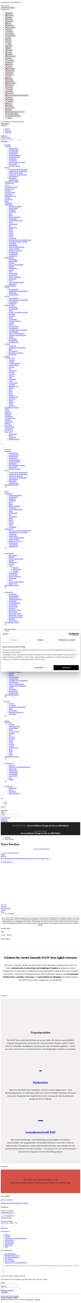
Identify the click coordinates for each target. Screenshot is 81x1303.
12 (2, 862)
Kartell (11, 740)
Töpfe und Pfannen (15, 321)
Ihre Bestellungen (10, 1254)
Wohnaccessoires (14, 439)
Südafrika (10, 99)
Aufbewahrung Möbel (16, 220)
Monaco (9, 66)
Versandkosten (13, 774)
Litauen (9, 58)
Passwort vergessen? (7, 1290)
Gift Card (4, 906)
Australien (10, 15)
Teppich (11, 234)
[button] (40, 928)
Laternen (11, 270)
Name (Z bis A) (35, 858)
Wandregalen (13, 219)
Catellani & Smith (14, 363)
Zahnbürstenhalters (15, 603)
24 (4, 862)
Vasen (10, 280)
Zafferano (12, 406)
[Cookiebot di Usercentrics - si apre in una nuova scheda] (70, 634)
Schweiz (9, 87)
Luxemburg (10, 60)
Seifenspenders (13, 606)
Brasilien (9, 19)
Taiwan (9, 103)
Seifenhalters (13, 601)
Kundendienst (5, 2)
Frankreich (10, 33)
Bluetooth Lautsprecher (16, 353)
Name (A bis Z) (45, 858)
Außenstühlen (13, 245)
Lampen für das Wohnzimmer (18, 169)
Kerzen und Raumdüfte (16, 264)
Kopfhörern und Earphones (17, 347)
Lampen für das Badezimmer (18, 175)
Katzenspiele (13, 303)
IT (9, 129)
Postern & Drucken (15, 277)
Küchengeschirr (14, 342)
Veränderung (5, 123)
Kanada (9, 46)
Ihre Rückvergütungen (12, 1257)
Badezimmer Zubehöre (16, 617)
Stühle (11, 229)
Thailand (9, 105)
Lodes (11, 381)
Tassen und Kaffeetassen (16, 333)
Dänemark (10, 25)
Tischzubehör (13, 307)
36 (6, 862)
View (2, 912)
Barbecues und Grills (15, 250)
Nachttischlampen (14, 157)
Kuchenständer (13, 309)
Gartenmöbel (9, 205)
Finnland (9, 31)
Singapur (10, 89)
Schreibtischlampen (15, 155)
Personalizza (39, 667)
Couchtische (12, 238)
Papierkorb (12, 210)
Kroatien (9, 50)
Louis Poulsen (13, 383)
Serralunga (12, 399)
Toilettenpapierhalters (15, 599)
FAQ (10, 777)
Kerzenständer (13, 273)
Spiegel (11, 233)
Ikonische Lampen (14, 166)
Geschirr (11, 323)
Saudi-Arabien (11, 83)
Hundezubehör (13, 289)
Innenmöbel (8, 203)
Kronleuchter (13, 164)
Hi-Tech (11, 703)
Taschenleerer (13, 275)
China (9, 23)
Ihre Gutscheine (10, 1261)
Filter (3, 855)
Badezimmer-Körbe (15, 610)
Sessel (11, 222)
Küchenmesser (13, 340)
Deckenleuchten (14, 150)
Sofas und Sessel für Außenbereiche (20, 240)
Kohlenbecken (13, 252)
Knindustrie (12, 379)
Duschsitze (12, 608)
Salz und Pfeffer (14, 326)
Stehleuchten (13, 159)
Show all (9, 862)
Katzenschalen (13, 302)
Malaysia (10, 62)
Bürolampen (12, 178)
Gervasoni (12, 374)
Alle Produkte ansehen (12, 182)
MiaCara (11, 388)
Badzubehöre (13, 259)
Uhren (11, 272)
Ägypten (9, 13)
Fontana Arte (13, 370)
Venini (11, 404)
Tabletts (11, 337)
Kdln (10, 377)
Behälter (11, 266)
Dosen (11, 317)
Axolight (11, 361)
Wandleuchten (13, 148)
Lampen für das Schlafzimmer (18, 171)
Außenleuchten (13, 180)
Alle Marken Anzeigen (12, 407)
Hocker (11, 231)
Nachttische (12, 212)
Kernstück (12, 314)
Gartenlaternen (13, 254)
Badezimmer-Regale (15, 613)
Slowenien (10, 93)
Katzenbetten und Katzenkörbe (18, 300)
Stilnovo (11, 402)
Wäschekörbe (13, 605)
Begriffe (37, 1299)
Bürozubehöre (13, 261)
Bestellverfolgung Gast (12, 1255)
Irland (9, 38)
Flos (10, 369)
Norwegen (10, 72)
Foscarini (11, 372)
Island (9, 40)
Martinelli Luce (13, 386)
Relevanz (27, 858)
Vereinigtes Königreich (13, 116)
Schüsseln (12, 316)
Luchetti (11, 746)
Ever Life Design (14, 732)
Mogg (10, 390)
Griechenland (11, 35)
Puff (10, 226)
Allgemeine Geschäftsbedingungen (20, 767)
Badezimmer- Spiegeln (16, 615)
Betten (11, 215)
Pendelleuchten (13, 152)
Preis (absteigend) (6, 858)
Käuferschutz (40, 1082)
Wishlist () (4, 136)
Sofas (10, 213)
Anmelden (4, 810)
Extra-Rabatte (13, 776)
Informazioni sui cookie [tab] (67, 640)
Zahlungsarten (13, 772)
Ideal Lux (12, 376)
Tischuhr (15, 571)
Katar (9, 48)
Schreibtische (13, 227)
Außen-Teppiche (14, 249)
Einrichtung (12, 437)
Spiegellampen (13, 176)
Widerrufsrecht (13, 770)
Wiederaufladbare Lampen (17, 162)
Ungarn (9, 110)
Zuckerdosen (13, 339)
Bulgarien (10, 21)
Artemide (12, 360)
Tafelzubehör (13, 319)
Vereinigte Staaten (12, 114)
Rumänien (10, 81)
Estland (9, 29)
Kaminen (11, 263)
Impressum (4, 1228)
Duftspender (12, 279)
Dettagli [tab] (40, 640)
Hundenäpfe (12, 293)
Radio (10, 349)
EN (9, 131)
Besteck (11, 324)
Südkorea (10, 101)
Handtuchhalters (14, 596)
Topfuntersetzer (13, 328)
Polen (9, 77)
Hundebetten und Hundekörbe (18, 291)
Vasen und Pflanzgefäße (16, 282)
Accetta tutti (66, 667)
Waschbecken (13, 620)
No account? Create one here (10, 1296)
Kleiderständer (13, 208)
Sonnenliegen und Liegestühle (18, 242)
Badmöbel (12, 619)
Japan (9, 44)
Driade (11, 730)
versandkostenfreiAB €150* (40, 1132)
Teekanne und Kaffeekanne (17, 335)
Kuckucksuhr (17, 569)
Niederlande (10, 70)
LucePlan (12, 384)
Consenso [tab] (14, 640)
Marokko (9, 64)
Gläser (11, 310)
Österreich (10, 75)
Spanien (9, 97)
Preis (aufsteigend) (18, 858)
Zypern (9, 118)
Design (11, 436)
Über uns (11, 765)
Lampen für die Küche (16, 173)
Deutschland (11, 27)
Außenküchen (13, 256)
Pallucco (11, 395)
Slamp (11, 400)
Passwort (3, 1286)
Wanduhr (15, 567)
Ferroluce (12, 367)
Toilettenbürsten (14, 597)
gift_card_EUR (5, 908)
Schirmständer (13, 224)
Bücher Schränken (14, 217)
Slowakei (10, 91)
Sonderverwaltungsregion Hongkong (17, 95)
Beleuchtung (13, 434)
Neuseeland (10, 68)
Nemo (11, 391)
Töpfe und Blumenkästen (16, 247)
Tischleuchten (13, 153)
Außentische (12, 243)
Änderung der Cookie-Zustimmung (16, 1262)
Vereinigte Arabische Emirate (15, 112)
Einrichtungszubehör (15, 206)
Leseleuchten (13, 160)
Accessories (12, 346)
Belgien (9, 17)
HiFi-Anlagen (13, 351)
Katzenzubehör (13, 298)
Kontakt (11, 779)
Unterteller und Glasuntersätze (18, 330)
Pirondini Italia (13, 397)
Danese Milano (13, 365)
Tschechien (10, 107)
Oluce (10, 393)
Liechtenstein (11, 56)
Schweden (10, 85)
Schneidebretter (13, 332)
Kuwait (9, 52)
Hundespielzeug (14, 294)
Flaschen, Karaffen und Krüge (18, 312)
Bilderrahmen (13, 268)
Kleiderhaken (13, 612)
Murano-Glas (13, 284)
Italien (9, 42)
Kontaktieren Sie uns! (7, 1212)
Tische (11, 236)
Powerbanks (12, 354)
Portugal (9, 79)
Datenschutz (12, 769)
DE (9, 132)
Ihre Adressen (9, 1259)
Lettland (9, 54)
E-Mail (3, 1283)
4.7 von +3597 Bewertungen (41, 849)
